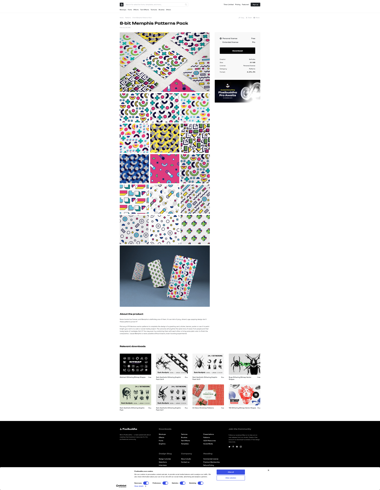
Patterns (128, 17)
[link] (231, 386)
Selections (163, 462)
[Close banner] (268, 470)
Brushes (161, 10)
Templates (185, 444)
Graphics (162, 444)
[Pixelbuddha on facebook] (237, 447)
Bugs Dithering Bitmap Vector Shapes (240, 378)
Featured (245, 4)
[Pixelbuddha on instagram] (241, 447)
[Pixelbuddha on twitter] (229, 447)
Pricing (237, 4)
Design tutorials (165, 459)
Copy (242, 17)
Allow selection (230, 478)
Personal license (249, 66)
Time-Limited (229, 4)
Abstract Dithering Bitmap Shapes (132, 377)
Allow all (231, 472)
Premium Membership (211, 462)
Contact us (185, 462)
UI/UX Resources (209, 440)
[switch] (165, 483)
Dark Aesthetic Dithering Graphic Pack (132, 409)
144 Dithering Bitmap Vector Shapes (242, 408)
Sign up (255, 4)
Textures (154, 10)
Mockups (123, 10)
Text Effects (144, 10)
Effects (136, 10)
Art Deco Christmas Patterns (203, 408)
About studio (186, 459)
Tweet (250, 17)
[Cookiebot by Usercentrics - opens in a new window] (121, 486)
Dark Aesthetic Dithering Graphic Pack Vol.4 (168, 378)
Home (122, 17)
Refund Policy (208, 465)
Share (257, 17)
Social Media (208, 444)
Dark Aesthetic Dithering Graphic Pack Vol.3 (204, 378)
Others (168, 10)
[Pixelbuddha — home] (122, 4)
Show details (138, 486)
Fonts (130, 10)
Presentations (208, 434)
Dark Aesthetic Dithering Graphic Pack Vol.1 (168, 409)
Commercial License (210, 459)
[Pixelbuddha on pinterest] (233, 447)
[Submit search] (186, 4)
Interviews (163, 465)
